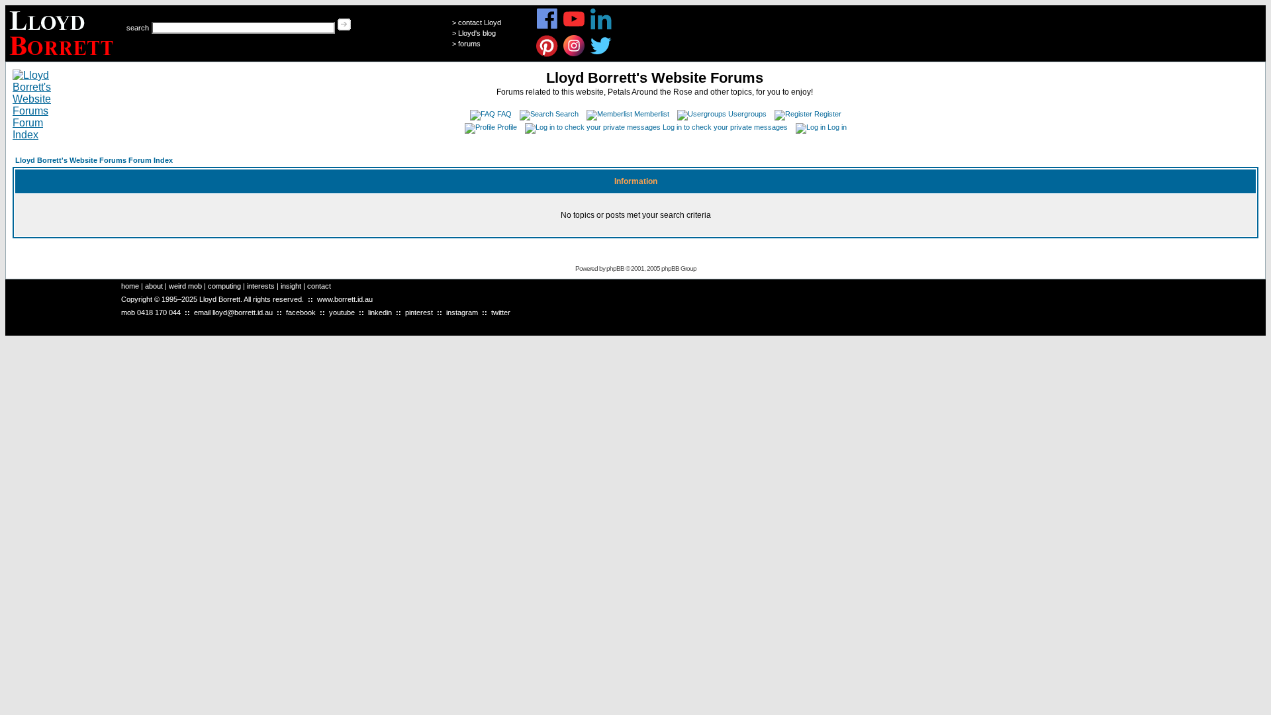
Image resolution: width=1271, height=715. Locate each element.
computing (224, 286)
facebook (301, 312)
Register (827, 114)
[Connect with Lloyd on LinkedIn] (601, 27)
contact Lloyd (479, 22)
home (130, 286)
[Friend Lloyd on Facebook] (547, 27)
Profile (507, 127)
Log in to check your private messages (725, 127)
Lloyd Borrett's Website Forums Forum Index (94, 160)
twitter (500, 312)
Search (567, 114)
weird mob (185, 286)
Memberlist (651, 114)
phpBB (615, 268)
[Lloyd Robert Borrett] (63, 58)
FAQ (504, 114)
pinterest (419, 312)
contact (319, 286)
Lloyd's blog (477, 33)
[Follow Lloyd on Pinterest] (547, 54)
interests (261, 286)
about (154, 286)
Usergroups (747, 114)
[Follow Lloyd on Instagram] (574, 54)
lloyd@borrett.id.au (242, 312)
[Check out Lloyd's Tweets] (601, 54)
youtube (342, 312)
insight (291, 286)
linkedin (380, 312)
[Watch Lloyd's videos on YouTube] (574, 27)
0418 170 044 (159, 312)
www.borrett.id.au (345, 299)
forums (469, 44)
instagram (462, 312)
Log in (837, 127)
